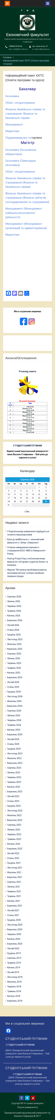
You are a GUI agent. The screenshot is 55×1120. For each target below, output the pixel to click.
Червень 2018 (14, 986)
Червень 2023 (14, 777)
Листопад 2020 (14, 924)
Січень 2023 (13, 801)
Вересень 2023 (14, 763)
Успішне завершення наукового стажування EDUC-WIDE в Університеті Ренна (26, 550)
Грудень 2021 (14, 863)
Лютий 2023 (13, 796)
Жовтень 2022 (14, 815)
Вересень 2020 (14, 929)
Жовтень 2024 (14, 701)
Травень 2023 (14, 782)
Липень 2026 (13, 601)
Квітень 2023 (13, 787)
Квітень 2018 (13, 996)
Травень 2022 (14, 839)
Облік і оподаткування (20, 102)
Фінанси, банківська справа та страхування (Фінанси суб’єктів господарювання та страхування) (27, 198)
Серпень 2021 (14, 882)
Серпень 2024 (14, 710)
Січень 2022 (13, 858)
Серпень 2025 (14, 653)
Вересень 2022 (14, 820)
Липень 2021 (13, 886)
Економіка (12, 96)
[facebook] (21, 10)
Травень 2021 (14, 896)
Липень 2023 (13, 772)
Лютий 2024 (13, 739)
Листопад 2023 (14, 753)
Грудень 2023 (14, 749)
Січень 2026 (13, 630)
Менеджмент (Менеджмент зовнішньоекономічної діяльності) (23, 213)
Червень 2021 (14, 891)
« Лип (26, 511)
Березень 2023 (14, 791)
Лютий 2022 (13, 853)
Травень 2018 (14, 991)
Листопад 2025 (14, 639)
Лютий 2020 (13, 948)
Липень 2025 (13, 658)
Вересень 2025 (14, 649)
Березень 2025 (14, 677)
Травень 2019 (14, 963)
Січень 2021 (13, 915)
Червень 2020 (14, 934)
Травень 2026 (14, 611)
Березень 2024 (14, 734)
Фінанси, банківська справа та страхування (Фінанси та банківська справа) (25, 183)
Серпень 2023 (14, 768)
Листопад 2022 (14, 810)
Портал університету (27, 1107)
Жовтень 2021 (14, 872)
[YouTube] (33, 10)
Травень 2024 (14, 725)
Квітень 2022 (13, 844)
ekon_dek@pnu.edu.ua (18, 49)
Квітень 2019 (13, 967)
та (29, 137)
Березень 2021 (14, 905)
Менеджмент (14, 124)
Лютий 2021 (13, 910)
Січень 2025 (13, 687)
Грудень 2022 (14, 806)
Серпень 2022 (14, 825)
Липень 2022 (13, 829)
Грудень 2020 (14, 920)
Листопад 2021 (14, 867)
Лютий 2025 (13, 682)
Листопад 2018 (14, 977)
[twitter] (27, 10)
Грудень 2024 (14, 691)
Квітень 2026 (13, 615)
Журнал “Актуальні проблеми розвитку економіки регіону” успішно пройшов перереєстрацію (27, 573)
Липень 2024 (13, 715)
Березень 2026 (14, 620)
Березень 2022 (14, 848)
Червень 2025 (14, 663)
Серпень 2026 (14, 596)
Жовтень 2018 (14, 982)
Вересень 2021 (14, 877)
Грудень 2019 (14, 953)
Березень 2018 (14, 1001)
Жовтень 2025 (14, 644)
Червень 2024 (14, 720)
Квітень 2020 (13, 939)
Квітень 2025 (13, 672)
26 (21, 501)
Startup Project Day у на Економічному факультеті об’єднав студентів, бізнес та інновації (27, 561)
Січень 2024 (13, 744)
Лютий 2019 (13, 972)
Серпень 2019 (14, 958)
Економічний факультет (27, 34)
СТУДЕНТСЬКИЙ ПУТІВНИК (27, 445)
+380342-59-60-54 (15, 46)
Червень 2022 (14, 834)
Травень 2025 (14, 668)
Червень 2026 (14, 606)
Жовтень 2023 (14, 758)
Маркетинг (12, 131)
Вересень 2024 (14, 706)
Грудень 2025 (14, 634)
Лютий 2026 (13, 625)
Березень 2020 (14, 944)
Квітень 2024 (13, 730)
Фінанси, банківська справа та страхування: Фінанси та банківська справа (25, 114)
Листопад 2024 (14, 696)
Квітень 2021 (13, 901)
